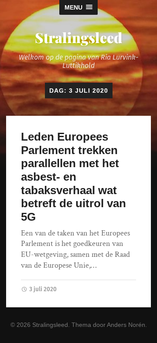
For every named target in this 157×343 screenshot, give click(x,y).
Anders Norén (126, 324)
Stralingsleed (78, 37)
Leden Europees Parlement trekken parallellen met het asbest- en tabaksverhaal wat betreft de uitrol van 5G (73, 177)
